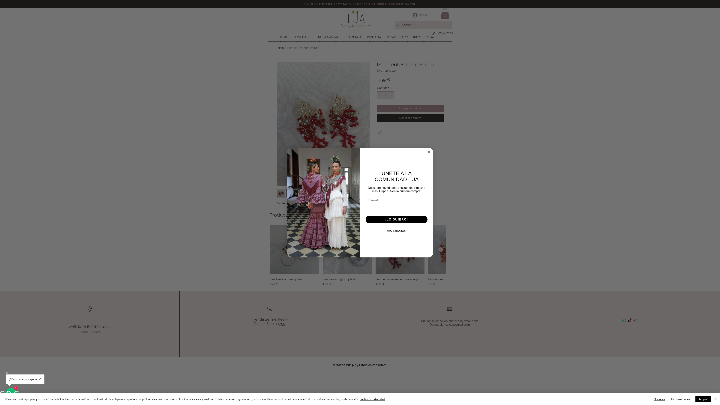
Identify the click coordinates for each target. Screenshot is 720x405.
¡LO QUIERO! (396, 219)
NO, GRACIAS (396, 231)
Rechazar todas (680, 399)
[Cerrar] (715, 399)
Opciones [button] (659, 399)
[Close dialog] (429, 152)
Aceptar (703, 399)
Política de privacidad (372, 399)
